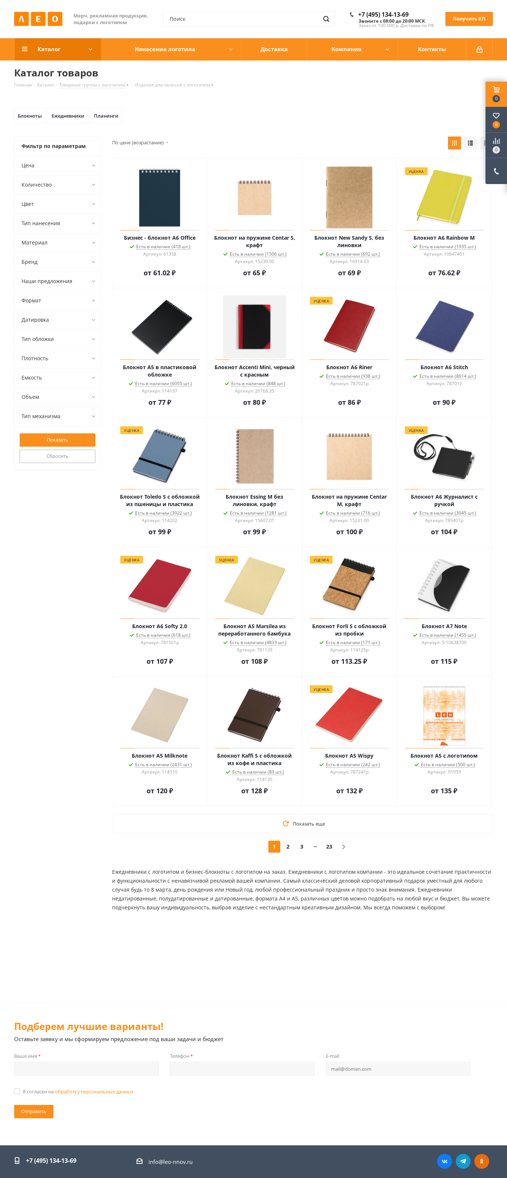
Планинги (106, 115)
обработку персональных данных (94, 1091)
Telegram (463, 1161)
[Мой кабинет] (480, 49)
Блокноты (30, 115)
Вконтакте (444, 1161)
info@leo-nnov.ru (170, 1161)
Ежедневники (68, 115)
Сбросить (57, 456)
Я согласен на (78, 1091)
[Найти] (326, 19)
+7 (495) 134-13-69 (383, 14)
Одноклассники (481, 1161)
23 (329, 846)
